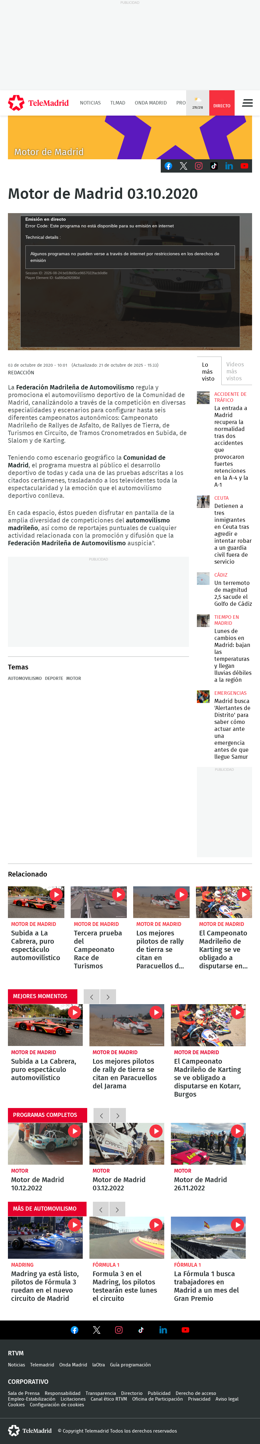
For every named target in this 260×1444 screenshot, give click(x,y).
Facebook (168, 166)
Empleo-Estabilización (31, 1399)
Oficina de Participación (157, 1399)
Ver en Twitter (96, 1331)
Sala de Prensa (24, 1393)
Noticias (90, 102)
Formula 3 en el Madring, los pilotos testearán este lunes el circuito (126, 1238)
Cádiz (220, 575)
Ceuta (221, 498)
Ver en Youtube (185, 1330)
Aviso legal (227, 1399)
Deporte (54, 678)
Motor (19, 1171)
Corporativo (28, 1382)
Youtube (244, 166)
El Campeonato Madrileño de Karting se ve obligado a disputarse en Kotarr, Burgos (224, 902)
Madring (22, 1265)
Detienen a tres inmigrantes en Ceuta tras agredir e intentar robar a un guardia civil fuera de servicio (203, 501)
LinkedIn (229, 166)
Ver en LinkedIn (163, 1330)
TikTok (214, 166)
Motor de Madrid (33, 924)
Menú (247, 103)
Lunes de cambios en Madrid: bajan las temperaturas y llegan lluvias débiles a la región (203, 620)
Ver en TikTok (141, 1331)
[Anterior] (92, 996)
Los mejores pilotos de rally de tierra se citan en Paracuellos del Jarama (161, 902)
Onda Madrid (151, 102)
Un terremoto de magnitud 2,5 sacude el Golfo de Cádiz (203, 578)
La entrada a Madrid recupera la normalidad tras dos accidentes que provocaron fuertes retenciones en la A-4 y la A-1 (203, 397)
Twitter (183, 166)
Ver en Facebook (74, 1331)
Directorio (132, 1393)
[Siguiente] (108, 996)
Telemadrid (42, 1365)
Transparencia (101, 1393)
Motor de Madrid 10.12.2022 (45, 1144)
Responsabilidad (63, 1393)
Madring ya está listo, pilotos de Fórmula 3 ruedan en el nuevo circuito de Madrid (45, 1238)
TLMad (117, 102)
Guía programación (130, 1365)
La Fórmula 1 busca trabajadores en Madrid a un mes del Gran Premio (208, 1238)
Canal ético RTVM (109, 1399)
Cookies (16, 1405)
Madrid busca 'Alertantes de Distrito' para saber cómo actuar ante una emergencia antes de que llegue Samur (203, 696)
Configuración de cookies (57, 1405)
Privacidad (199, 1399)
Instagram (198, 166)
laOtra (98, 1365)
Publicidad (159, 1393)
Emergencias (230, 693)
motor (73, 678)
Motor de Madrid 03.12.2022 (126, 1144)
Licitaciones (73, 1399)
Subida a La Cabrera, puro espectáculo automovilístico (36, 902)
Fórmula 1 (106, 1265)
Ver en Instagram (119, 1330)
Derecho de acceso (196, 1393)
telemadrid (30, 1431)
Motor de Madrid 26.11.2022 (208, 1144)
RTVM (16, 1353)
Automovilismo (25, 678)
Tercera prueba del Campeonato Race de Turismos (99, 902)
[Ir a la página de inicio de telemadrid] (38, 103)
